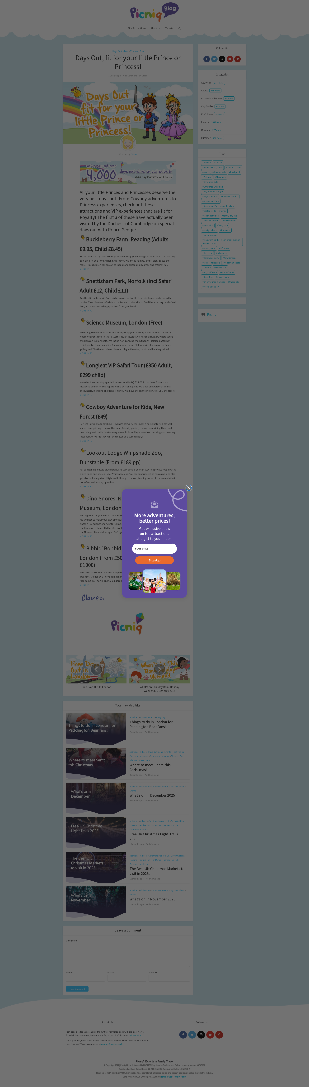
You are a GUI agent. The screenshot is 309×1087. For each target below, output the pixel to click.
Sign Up (154, 560)
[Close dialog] (189, 488)
